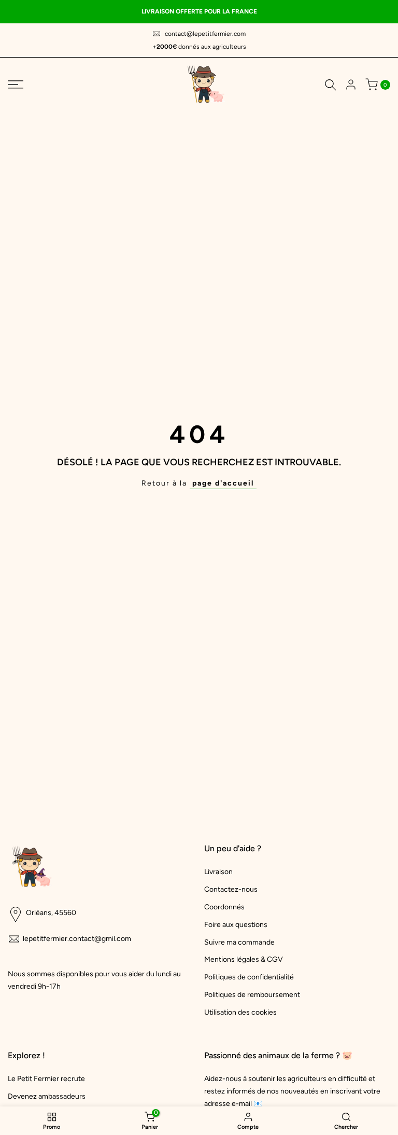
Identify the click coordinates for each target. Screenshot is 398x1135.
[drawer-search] (330, 85)
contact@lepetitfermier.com (205, 33)
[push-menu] (15, 84)
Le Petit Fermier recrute (46, 1078)
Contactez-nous (231, 889)
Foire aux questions (235, 924)
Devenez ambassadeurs (47, 1096)
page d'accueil (223, 483)
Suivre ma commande (239, 942)
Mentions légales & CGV (243, 959)
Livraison (218, 871)
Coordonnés (224, 907)
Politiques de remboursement (252, 994)
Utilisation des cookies (240, 1012)
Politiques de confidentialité (249, 977)
